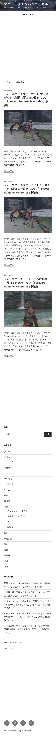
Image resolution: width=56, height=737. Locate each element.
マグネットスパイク (16, 516)
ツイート (8, 648)
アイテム (8, 451)
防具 (6, 566)
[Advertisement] (28, 48)
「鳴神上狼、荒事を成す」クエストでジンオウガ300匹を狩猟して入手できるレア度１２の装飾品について (27, 629)
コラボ (10, 461)
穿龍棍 (10, 527)
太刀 (9, 521)
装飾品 (7, 555)
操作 (6, 495)
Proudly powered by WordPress (17, 730)
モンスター (9, 479)
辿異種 (10, 483)
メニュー (29, 15)
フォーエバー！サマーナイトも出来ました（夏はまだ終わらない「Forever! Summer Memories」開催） (27, 188)
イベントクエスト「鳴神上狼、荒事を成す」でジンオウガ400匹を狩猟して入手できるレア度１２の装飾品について (27, 616)
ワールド (8, 490)
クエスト (8, 468)
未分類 (7, 501)
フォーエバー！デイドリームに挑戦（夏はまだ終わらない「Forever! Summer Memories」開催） (25, 282)
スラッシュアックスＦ (17, 511)
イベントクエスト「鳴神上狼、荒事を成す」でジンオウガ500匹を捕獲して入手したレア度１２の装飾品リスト (27, 604)
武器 (6, 506)
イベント (8, 457)
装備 (6, 550)
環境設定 (8, 539)
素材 (6, 544)
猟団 (6, 533)
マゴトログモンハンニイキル (26, 4)
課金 (6, 561)
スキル (7, 473)
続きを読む (9, 171)
